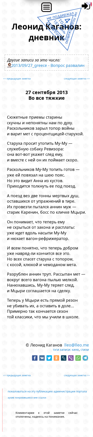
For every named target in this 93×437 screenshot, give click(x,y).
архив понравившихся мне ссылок (27, 397)
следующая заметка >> (77, 78)
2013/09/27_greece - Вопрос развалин (47, 65)
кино (75, 350)
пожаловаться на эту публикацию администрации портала (47, 391)
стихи (85, 350)
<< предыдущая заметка (17, 78)
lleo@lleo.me (76, 345)
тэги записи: (62, 350)
